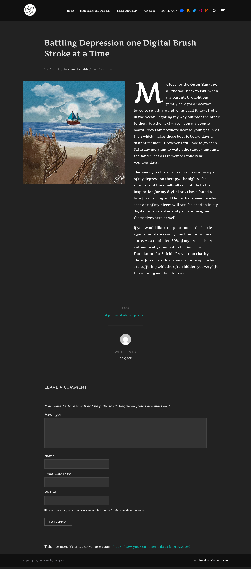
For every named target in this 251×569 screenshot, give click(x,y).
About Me (149, 10)
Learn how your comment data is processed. (152, 547)
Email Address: (57, 474)
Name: (49, 456)
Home (70, 10)
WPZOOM (222, 560)
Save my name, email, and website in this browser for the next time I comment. (97, 510)
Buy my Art (167, 10)
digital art (126, 315)
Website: (52, 492)
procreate (140, 315)
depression (112, 315)
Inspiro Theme (203, 560)
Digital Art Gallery (127, 10)
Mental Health (78, 69)
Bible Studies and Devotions (95, 10)
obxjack (54, 69)
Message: (52, 415)
